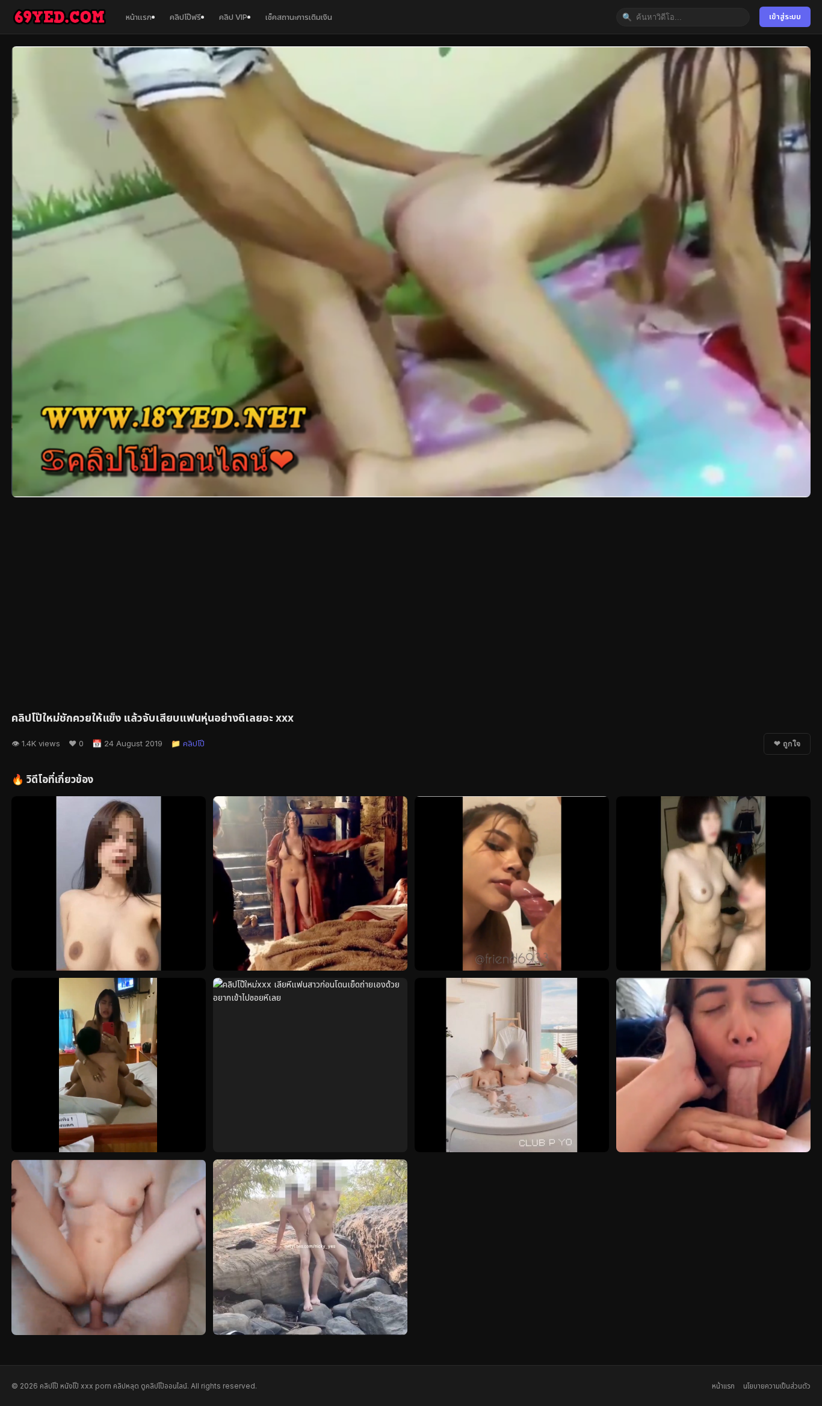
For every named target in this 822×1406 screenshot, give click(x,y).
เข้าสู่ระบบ (785, 16)
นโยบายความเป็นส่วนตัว (777, 1385)
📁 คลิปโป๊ (188, 743)
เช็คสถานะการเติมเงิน (298, 17)
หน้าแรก (139, 17)
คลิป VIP (233, 17)
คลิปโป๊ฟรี (185, 17)
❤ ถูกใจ (787, 744)
